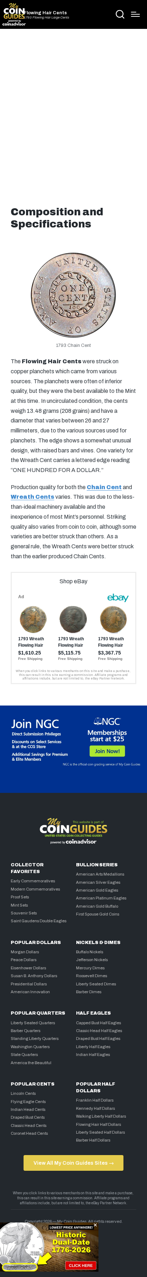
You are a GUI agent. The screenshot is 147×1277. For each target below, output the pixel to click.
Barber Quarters (25, 1031)
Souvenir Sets (24, 913)
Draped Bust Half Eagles (98, 1038)
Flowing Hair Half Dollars (98, 1124)
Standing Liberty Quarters (35, 1038)
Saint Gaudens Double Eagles (38, 921)
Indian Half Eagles (93, 1054)
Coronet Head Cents (29, 1133)
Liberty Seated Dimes (96, 984)
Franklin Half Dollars (94, 1100)
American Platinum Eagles (101, 898)
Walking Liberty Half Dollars (101, 1116)
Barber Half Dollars (93, 1140)
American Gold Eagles (97, 890)
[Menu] (135, 14)
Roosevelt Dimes (91, 976)
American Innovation (30, 992)
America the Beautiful (31, 1063)
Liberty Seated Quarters (33, 1023)
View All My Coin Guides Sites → (74, 1163)
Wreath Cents (32, 497)
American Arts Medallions (100, 874)
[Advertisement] (73, 115)
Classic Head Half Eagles (99, 1031)
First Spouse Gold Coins (97, 914)
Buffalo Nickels (89, 952)
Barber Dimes (88, 992)
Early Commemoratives (33, 881)
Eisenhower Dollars (28, 968)
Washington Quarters (30, 1047)
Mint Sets (19, 905)
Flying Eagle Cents (28, 1101)
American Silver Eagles (98, 882)
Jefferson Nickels (92, 960)
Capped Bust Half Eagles (98, 1023)
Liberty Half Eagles (93, 1047)
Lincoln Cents (23, 1093)
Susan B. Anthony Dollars (34, 976)
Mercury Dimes (90, 968)
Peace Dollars (23, 960)
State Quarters (24, 1054)
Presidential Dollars (29, 984)
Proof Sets (20, 897)
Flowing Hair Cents (45, 13)
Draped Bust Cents (28, 1117)
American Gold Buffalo (97, 906)
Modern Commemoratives (35, 889)
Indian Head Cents (28, 1109)
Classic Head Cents (28, 1125)
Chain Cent (104, 487)
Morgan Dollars (25, 952)
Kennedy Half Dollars (95, 1108)
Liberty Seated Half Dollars (100, 1132)
